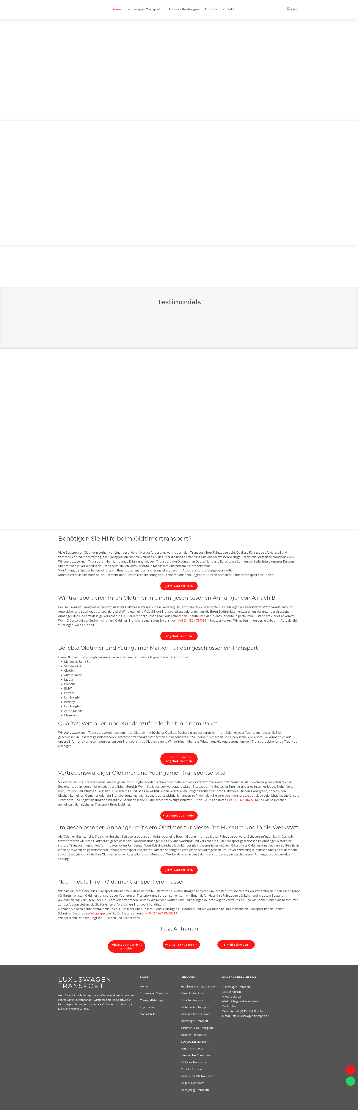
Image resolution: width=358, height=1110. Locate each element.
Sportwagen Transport (194, 1041)
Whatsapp (97, 913)
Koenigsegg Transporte (195, 1090)
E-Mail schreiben (261, 414)
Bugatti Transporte (192, 1083)
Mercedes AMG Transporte (197, 1076)
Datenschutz (148, 1014)
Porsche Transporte (193, 1069)
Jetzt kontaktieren (102, 100)
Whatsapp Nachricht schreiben (102, 416)
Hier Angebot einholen (179, 815)
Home (116, 9)
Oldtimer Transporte (193, 1034)
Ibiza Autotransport (193, 1000)
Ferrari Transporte (192, 1048)
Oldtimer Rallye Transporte (197, 1028)
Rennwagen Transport (194, 1021)
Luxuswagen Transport (154, 993)
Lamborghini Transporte (196, 1055)
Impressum (147, 1007)
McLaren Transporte (193, 1062)
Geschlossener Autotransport (199, 986)
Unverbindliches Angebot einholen (179, 759)
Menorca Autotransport (195, 1014)
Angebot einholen (179, 636)
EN (295, 9)
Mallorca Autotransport (195, 1007)
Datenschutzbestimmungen (121, 518)
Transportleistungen (184, 9)
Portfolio (210, 9)
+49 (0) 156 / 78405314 (193, 620)
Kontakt (228, 9)
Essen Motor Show (192, 993)
